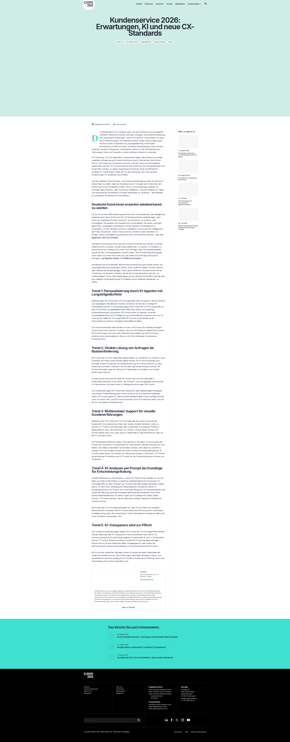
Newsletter (120, 693)
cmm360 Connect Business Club (160, 704)
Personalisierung (159, 42)
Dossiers (87, 687)
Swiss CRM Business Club (157, 706)
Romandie (154, 698)
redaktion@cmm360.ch (189, 698)
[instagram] (182, 720)
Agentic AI (120, 42)
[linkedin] (166, 720)
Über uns (119, 687)
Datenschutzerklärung (198, 732)
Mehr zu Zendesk (128, 607)
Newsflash (87, 693)
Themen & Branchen (91, 689)
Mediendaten (120, 691)
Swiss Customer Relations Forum (160, 689)
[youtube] (188, 720)
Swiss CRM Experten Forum (158, 709)
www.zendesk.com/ (146, 579)
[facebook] (171, 720)
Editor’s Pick (88, 691)
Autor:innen (120, 689)
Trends (170, 42)
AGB (186, 732)
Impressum (178, 732)
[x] (177, 720)
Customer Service (132, 42)
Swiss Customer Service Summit (160, 692)
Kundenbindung (146, 42)
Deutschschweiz (156, 696)
